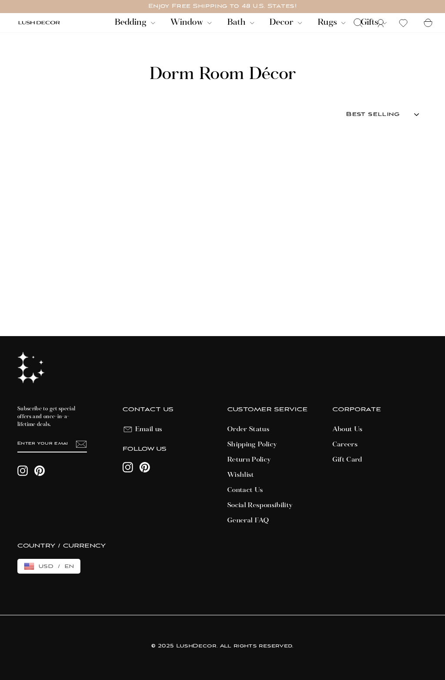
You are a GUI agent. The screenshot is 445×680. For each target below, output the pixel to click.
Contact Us (245, 490)
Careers (345, 444)
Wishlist (240, 475)
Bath (237, 22)
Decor (282, 22)
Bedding (132, 22)
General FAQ (248, 520)
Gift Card (347, 459)
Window (187, 22)
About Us (347, 429)
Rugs (328, 22)
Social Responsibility (259, 505)
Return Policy (249, 459)
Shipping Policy (252, 444)
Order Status (248, 429)
